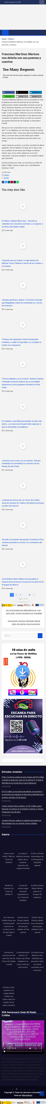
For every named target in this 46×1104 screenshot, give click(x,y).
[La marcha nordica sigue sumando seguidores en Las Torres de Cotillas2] (23, 877)
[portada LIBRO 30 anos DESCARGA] (23, 647)
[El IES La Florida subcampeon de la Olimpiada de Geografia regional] (37, 845)
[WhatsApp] (17, 182)
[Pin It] (11, 182)
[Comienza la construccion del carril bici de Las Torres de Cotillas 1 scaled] (9, 944)
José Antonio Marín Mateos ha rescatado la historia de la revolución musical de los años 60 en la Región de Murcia (23, 582)
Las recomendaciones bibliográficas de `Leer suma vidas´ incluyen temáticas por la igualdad (24, 611)
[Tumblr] (14, 182)
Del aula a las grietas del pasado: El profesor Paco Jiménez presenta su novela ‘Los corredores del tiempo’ (23, 542)
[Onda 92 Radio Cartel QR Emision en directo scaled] (23, 700)
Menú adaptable (41, 2)
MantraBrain (27, 1095)
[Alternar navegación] (12, 32)
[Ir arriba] (42, 1093)
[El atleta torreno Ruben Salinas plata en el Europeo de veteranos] (37, 877)
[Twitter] (6, 182)
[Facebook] (3, 182)
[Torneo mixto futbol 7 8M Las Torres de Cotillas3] (9, 845)
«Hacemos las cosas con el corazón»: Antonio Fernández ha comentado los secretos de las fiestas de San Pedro (21, 464)
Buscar (40, 635)
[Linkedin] (9, 182)
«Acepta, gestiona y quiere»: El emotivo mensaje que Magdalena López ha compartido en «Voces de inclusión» (22, 303)
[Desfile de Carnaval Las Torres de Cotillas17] (9, 877)
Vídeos (6, 175)
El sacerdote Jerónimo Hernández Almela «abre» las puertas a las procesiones (24, 622)
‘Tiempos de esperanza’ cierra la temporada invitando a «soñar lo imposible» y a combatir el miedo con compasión (21, 342)
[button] (8, 92)
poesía (6, 178)
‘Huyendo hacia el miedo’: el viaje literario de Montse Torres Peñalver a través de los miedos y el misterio (22, 263)
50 (29, 595)
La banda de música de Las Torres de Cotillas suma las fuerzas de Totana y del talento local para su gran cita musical (23, 503)
